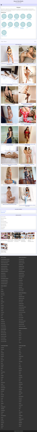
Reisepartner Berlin (21, 273)
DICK (1, 370)
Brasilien (2, 289)
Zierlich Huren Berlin (3, 339)
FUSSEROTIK (3, 410)
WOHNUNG (20, 422)
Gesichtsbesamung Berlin (4, 222)
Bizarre (2, 363)
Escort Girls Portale (3, 341)
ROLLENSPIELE (21, 396)
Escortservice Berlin (21, 310)
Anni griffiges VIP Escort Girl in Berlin (10, 104)
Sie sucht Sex (21, 285)
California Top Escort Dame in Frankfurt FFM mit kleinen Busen (27, 185)
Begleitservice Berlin (21, 298)
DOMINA (2, 377)
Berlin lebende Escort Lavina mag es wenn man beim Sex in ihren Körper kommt (9, 64)
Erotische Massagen (3, 221)
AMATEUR (2, 349)
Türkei (2, 315)
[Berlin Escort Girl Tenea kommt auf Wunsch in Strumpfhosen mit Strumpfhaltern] (27, 94)
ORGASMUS (20, 387)
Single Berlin (20, 287)
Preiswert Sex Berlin (3, 336)
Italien (2, 296)
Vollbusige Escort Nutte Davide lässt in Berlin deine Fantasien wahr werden (27, 124)
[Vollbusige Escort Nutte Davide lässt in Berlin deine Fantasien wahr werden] (27, 114)
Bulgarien (2, 291)
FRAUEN (2, 403)
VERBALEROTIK (21, 419)
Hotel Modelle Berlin (21, 259)
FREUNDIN (2, 408)
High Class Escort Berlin (22, 326)
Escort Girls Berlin (18, 1)
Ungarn (2, 317)
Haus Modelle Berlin (21, 322)
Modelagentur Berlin (21, 266)
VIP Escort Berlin (21, 290)
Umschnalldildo (3, 227)
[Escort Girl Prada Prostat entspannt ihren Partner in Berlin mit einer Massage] (27, 134)
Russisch (20, 337)
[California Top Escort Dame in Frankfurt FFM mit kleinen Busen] (27, 175)
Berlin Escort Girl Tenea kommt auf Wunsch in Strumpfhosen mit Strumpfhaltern (27, 104)
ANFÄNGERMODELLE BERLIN (5, 259)
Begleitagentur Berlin (21, 296)
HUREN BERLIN (3, 273)
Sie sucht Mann (21, 283)
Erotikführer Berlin (21, 303)
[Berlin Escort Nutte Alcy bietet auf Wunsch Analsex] (9, 195)
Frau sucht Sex (21, 319)
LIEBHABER (20, 361)
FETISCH (2, 396)
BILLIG (2, 361)
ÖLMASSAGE (21, 384)
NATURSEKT (20, 377)
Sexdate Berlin (21, 280)
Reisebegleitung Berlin (22, 271)
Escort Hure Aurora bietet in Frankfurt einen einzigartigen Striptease (9, 165)
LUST (19, 363)
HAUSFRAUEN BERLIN (4, 266)
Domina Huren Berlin (3, 218)
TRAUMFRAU (21, 415)
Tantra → (35, 41)
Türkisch (20, 342)
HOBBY (2, 424)
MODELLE (20, 370)
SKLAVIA (20, 401)
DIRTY (2, 373)
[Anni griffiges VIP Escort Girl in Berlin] (9, 95)
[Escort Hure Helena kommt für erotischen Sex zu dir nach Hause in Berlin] (27, 195)
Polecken (18, 7)
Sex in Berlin (20, 278)
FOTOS (2, 401)
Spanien (2, 310)
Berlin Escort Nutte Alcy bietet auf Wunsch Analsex (10, 204)
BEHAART (2, 356)
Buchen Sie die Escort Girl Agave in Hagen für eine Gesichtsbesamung (27, 165)
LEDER (20, 354)
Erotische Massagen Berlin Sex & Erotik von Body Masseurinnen (11, 240)
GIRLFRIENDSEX (3, 415)
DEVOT (2, 368)
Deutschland (2, 293)
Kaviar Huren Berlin (3, 224)
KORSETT (20, 347)
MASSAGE (20, 368)
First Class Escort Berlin (22, 312)
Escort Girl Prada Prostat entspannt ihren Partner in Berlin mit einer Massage (27, 144)
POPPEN (20, 391)
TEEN (19, 408)
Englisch (20, 332)
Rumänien (2, 305)
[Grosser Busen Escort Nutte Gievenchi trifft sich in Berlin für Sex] (27, 54)
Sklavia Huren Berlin (3, 225)
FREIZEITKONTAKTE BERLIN (5, 264)
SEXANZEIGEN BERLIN (4, 280)
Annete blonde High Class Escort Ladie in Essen (9, 184)
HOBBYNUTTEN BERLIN (4, 271)
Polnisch (20, 335)
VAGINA (20, 417)
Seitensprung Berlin (21, 276)
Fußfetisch (2, 412)
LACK (19, 349)
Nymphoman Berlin (3, 276)
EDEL (2, 380)
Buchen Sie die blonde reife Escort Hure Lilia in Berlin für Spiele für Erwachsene (9, 124)
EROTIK (2, 384)
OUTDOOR (20, 389)
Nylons (20, 380)
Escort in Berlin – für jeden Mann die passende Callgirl (23, 240)
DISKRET (2, 375)
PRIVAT (20, 394)
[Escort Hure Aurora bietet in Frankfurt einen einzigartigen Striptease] (9, 155)
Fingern (2, 398)
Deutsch (20, 330)
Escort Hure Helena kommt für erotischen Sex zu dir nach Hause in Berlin (27, 205)
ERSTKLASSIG (3, 387)
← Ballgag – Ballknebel (3, 41)
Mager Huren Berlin (3, 334)
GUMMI (2, 419)
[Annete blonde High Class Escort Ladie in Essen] (9, 175)
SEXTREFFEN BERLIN (4, 283)
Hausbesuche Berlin (21, 324)
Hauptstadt (2, 422)
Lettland (2, 298)
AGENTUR (2, 347)
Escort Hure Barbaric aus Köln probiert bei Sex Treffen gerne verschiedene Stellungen (9, 144)
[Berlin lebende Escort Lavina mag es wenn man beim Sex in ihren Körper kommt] (9, 54)
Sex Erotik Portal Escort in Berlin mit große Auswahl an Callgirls (4, 251)
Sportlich (20, 403)
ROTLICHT (20, 398)
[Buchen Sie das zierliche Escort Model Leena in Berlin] (27, 74)
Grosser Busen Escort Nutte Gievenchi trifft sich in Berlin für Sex (27, 64)
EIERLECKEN (3, 382)
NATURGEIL (20, 375)
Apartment (2, 354)
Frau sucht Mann (21, 317)
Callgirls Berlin (3, 321)
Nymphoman (20, 382)
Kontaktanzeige (21, 264)
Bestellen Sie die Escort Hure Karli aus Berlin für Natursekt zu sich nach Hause (10, 84)
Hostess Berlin (3, 323)
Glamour (2, 417)
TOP (19, 410)
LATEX (20, 351)
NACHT (20, 373)
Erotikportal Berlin (21, 305)
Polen (2, 303)
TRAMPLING (20, 412)
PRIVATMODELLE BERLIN (4, 278)
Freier (2, 405)
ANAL (2, 351)
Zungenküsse (2, 228)
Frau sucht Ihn (21, 315)
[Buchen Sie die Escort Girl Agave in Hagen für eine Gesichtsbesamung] (27, 155)
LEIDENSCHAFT (21, 356)
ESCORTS (2, 391)
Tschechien (2, 312)
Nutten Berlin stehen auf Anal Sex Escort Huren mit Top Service (17, 240)
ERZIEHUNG (2, 389)
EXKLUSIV (2, 394)
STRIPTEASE (21, 405)
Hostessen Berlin (3, 325)
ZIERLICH (20, 424)
